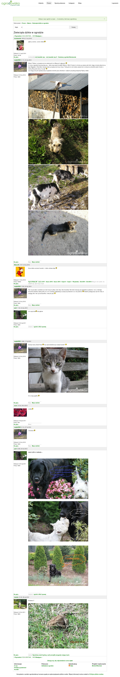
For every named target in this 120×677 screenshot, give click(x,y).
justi (15, 308)
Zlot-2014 (82, 282)
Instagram (72, 3)
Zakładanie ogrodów (47, 666)
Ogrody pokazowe (60, 3)
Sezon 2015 (57, 282)
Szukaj (73, 27)
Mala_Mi (16, 265)
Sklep (79, 3)
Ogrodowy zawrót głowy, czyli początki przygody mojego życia (51, 655)
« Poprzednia (17, 36)
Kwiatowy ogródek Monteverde (67, 57)
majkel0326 (17, 60)
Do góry (16, 57)
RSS (71, 666)
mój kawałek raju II (51, 57)
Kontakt (16, 669)
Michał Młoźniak (97, 666)
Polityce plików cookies (96, 674)
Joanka (16, 597)
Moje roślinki (36, 262)
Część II (64, 282)
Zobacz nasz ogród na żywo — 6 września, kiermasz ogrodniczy (58, 19)
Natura (29, 23)
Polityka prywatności (20, 667)
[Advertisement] (60, 11)
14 (33, 36)
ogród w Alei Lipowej (40, 327)
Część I (69, 282)
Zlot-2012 (89, 282)
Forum (49, 3)
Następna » (39, 36)
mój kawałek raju (40, 57)
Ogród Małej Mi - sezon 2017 (36, 282)
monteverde (17, 38)
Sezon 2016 (49, 282)
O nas (16, 666)
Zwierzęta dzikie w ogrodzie (40, 23)
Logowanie (115, 3)
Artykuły (41, 3)
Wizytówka (76, 282)
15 (35, 36)
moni (15, 405)
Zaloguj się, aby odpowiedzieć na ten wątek (60, 660)
